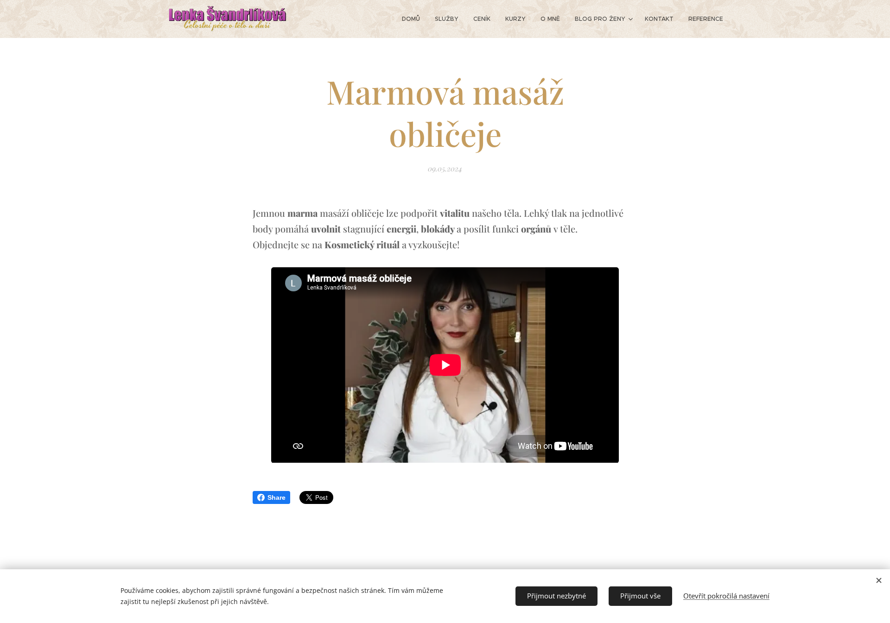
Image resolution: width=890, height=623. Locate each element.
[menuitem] (413, 19)
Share (276, 497)
